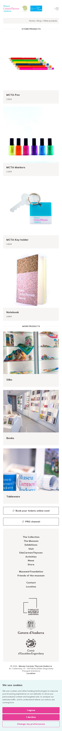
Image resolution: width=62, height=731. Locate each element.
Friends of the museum (31, 575)
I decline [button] (31, 717)
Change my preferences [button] (31, 724)
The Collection (31, 537)
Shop (39, 21)
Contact (31, 582)
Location (31, 586)
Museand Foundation (31, 571)
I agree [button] (31, 710)
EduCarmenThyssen (31, 552)
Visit (31, 548)
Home (32, 21)
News (31, 560)
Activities (31, 556)
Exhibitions (31, 544)
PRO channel (32, 521)
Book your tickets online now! (32, 510)
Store (31, 564)
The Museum (31, 541)
